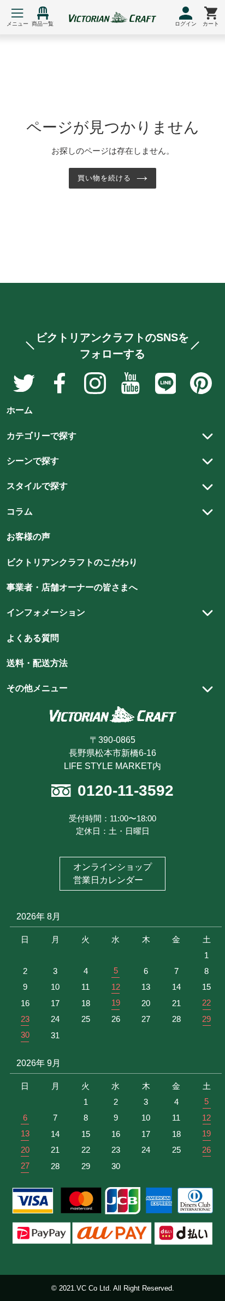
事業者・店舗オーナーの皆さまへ (72, 587)
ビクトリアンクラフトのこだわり (72, 562)
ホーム (20, 410)
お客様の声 (28, 536)
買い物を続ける (104, 178)
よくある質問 (33, 638)
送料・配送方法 (37, 663)
